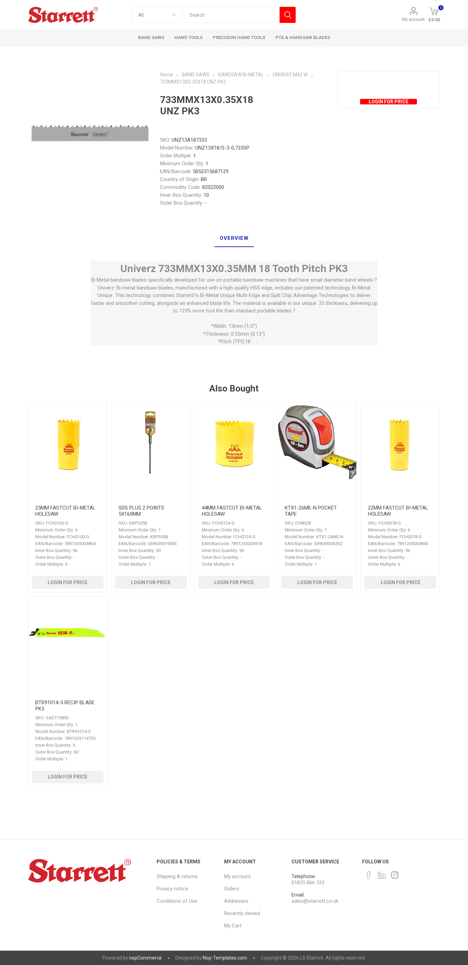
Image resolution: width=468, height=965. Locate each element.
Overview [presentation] (234, 238)
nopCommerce (145, 958)
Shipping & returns (177, 876)
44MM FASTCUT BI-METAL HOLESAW (232, 511)
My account (413, 19)
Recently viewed (242, 913)
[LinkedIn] (381, 875)
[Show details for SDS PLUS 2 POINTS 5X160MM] (151, 441)
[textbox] (231, 15)
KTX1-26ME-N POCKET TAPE (311, 511)
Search (288, 15)
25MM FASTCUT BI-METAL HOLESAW (65, 511)
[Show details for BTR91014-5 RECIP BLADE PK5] (67, 636)
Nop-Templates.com (225, 958)
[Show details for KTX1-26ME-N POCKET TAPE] (317, 441)
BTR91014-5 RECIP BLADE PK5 (65, 705)
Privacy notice (172, 889)
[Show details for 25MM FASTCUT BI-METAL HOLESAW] (67, 441)
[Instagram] (394, 875)
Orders (231, 889)
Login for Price (388, 101)
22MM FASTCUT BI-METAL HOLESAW (398, 511)
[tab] (234, 238)
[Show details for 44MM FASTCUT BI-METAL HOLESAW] (234, 441)
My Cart (233, 926)
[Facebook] (368, 875)
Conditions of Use (177, 901)
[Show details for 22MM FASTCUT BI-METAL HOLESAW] (400, 441)
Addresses (236, 901)
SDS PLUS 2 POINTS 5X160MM (141, 511)
